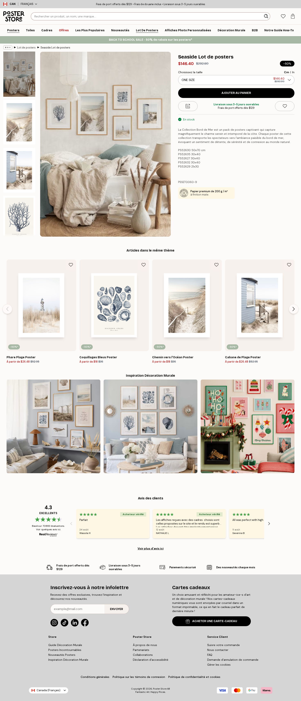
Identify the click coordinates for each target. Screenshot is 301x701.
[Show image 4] (19, 218)
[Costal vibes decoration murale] (53, 426)
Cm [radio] (286, 72)
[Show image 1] (19, 74)
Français (27, 4)
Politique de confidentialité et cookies (194, 677)
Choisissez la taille (190, 72)
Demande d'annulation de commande (232, 660)
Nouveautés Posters (61, 655)
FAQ (209, 655)
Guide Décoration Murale (65, 645)
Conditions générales (95, 677)
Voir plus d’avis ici (151, 548)
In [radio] (293, 72)
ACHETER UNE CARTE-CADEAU (214, 621)
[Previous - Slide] (7, 309)
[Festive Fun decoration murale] (247, 426)
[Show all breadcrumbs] (7, 47)
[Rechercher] (266, 16)
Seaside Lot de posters (55, 47)
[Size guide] (188, 106)
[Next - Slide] (294, 309)
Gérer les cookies (219, 664)
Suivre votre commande (223, 645)
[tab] (283, 16)
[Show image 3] (19, 170)
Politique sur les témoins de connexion (139, 677)
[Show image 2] (19, 122)
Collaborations (143, 655)
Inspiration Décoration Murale (68, 660)
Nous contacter (217, 650)
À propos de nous (145, 645)
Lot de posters (26, 47)
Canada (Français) (48, 690)
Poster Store (159, 688)
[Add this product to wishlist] (284, 106)
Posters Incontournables (64, 650)
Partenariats (141, 650)
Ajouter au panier (236, 93)
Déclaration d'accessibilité (150, 660)
